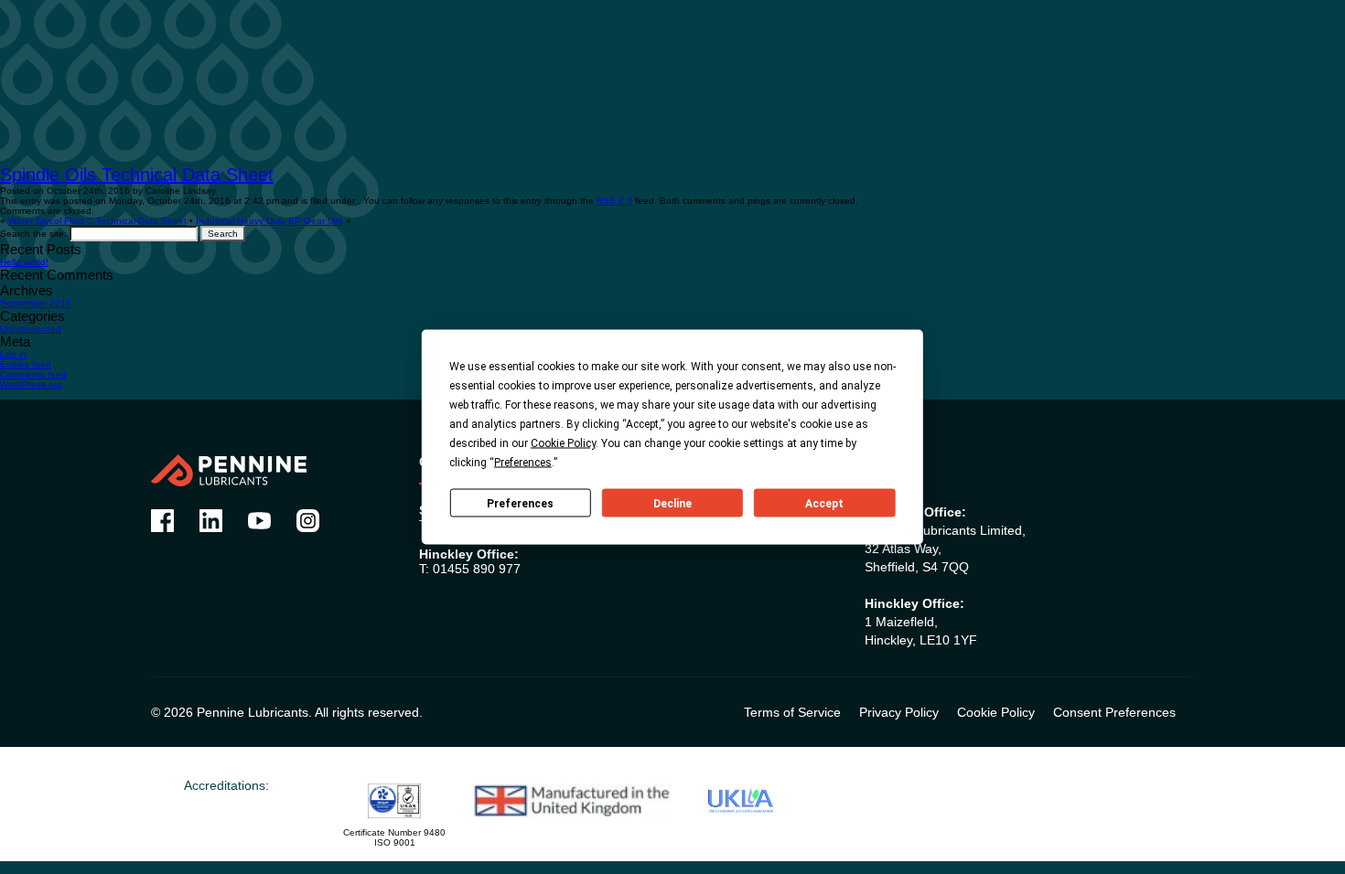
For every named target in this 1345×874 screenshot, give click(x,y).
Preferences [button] (523, 462)
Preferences (520, 502)
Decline (672, 502)
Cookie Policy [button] (563, 443)
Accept (824, 502)
